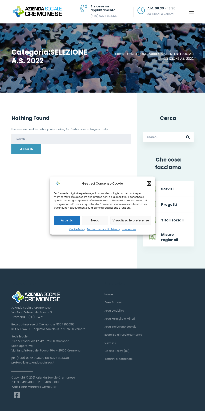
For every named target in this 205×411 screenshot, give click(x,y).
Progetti (169, 204)
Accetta (67, 220)
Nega (95, 220)
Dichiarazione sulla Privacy (103, 229)
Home (119, 54)
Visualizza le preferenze (131, 220)
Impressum (129, 229)
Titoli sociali (172, 220)
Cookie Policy (77, 229)
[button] (149, 183)
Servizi (167, 188)
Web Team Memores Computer (33, 387)
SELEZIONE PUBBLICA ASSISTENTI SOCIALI (162, 54)
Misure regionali (169, 237)
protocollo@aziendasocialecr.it (32, 363)
